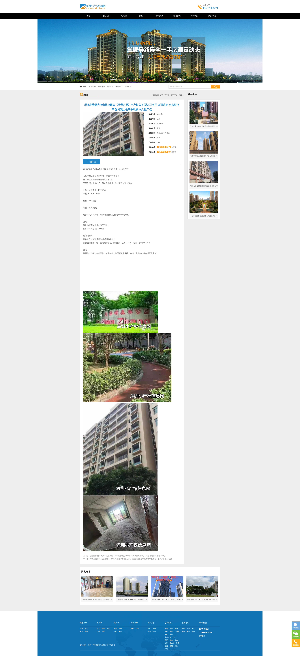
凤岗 (166, 634)
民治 (86, 628)
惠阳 (183, 628)
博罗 (193, 628)
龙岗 (115, 631)
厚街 (176, 628)
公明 (137, 628)
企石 (174, 637)
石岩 (103, 628)
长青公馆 (119, 86)
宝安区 (123, 16)
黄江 (166, 643)
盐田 (154, 631)
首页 (88, 16)
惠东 (188, 628)
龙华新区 (106, 16)
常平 (177, 643)
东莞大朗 (168, 637)
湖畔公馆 (110, 86)
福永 (108, 628)
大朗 (166, 631)
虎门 (171, 628)
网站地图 (112, 645)
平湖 (120, 631)
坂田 (120, 628)
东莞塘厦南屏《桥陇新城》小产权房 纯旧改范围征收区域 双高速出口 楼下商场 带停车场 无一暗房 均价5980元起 (131, 559)
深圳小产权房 (164, 95)
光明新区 (159, 16)
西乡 (98, 628)
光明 (132, 628)
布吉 (115, 628)
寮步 (176, 640)
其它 (166, 649)
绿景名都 (128, 86)
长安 (166, 628)
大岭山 (172, 631)
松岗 (103, 631)
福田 (154, 628)
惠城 (183, 631)
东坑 (171, 634)
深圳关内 (176, 16)
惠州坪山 (211, 16)
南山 (149, 628)
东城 (166, 646)
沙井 (98, 631)
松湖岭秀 (92, 86)
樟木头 (172, 643)
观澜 (86, 631)
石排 (176, 646)
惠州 (193, 631)
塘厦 (180, 95)
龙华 (81, 628)
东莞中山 (194, 16)
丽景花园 (101, 86)
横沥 (166, 640)
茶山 (171, 640)
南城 (171, 646)
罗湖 (149, 631)
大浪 (81, 631)
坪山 (188, 631)
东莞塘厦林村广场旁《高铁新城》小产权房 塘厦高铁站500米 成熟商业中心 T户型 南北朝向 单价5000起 (127, 556)
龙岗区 (141, 16)
